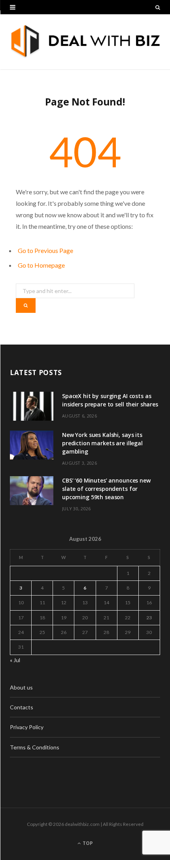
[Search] (157, 7)
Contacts (21, 707)
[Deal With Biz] (85, 41)
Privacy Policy (26, 727)
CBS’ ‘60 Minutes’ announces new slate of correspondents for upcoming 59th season (106, 489)
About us (21, 687)
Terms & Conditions (34, 747)
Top (87, 843)
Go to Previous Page (45, 250)
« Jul (15, 660)
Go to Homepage (41, 265)
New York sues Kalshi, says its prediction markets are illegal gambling (102, 443)
